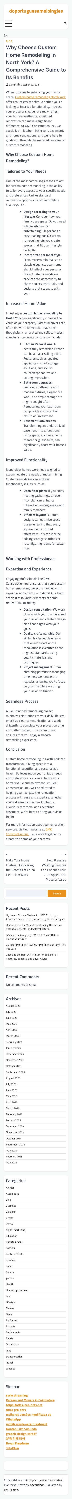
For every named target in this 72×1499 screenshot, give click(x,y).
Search (57, 893)
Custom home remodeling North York (40, 97)
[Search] (65, 24)
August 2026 (13, 1006)
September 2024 (15, 1144)
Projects (10, 1326)
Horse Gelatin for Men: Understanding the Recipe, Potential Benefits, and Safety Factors (34, 927)
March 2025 (12, 1108)
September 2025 (15, 1072)
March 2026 (12, 1036)
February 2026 (14, 1042)
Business (11, 1206)
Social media (13, 1332)
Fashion (10, 1248)
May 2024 (11, 1150)
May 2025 (11, 1096)
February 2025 (14, 1114)
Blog (9, 41)
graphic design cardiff (21, 1433)
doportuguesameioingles (36, 11)
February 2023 (14, 1156)
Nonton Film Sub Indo (21, 1428)
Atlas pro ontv (16, 1409)
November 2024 (15, 1132)
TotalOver (12, 1448)
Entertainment (14, 1242)
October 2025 (13, 1066)
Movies (10, 1308)
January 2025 (13, 1120)
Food (9, 1266)
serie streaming (17, 1395)
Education (11, 1236)
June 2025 (11, 1090)
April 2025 (11, 1102)
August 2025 (13, 1078)
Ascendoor (37, 1484)
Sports (9, 1338)
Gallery (10, 1272)
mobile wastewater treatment (26, 1424)
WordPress (11, 1489)
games (10, 1278)
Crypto (9, 1218)
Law (8, 1296)
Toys (8, 1350)
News (9, 1314)
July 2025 (11, 1084)
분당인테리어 (15, 1438)
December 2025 (15, 1054)
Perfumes (11, 1320)
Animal (10, 1188)
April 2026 (11, 1030)
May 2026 (11, 1024)
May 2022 (11, 1162)
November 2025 (15, 1060)
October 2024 (13, 1138)
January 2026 (13, 1048)
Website (10, 1368)
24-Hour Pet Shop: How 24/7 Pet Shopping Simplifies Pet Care (36, 947)
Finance (10, 1260)
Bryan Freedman (17, 1443)
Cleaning (11, 1212)
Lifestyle (10, 1302)
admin (12, 85)
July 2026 (11, 1012)
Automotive (12, 1194)
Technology (12, 1344)
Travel (9, 1362)
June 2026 (11, 1018)
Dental (9, 1224)
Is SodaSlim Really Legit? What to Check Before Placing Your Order (32, 937)
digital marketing (15, 1230)
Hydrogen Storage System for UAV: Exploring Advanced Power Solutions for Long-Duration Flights (35, 917)
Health (10, 1284)
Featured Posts (14, 1254)
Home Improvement (17, 1290)
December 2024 (15, 1126)
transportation (14, 1356)
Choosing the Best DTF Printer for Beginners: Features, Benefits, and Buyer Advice (31, 956)
